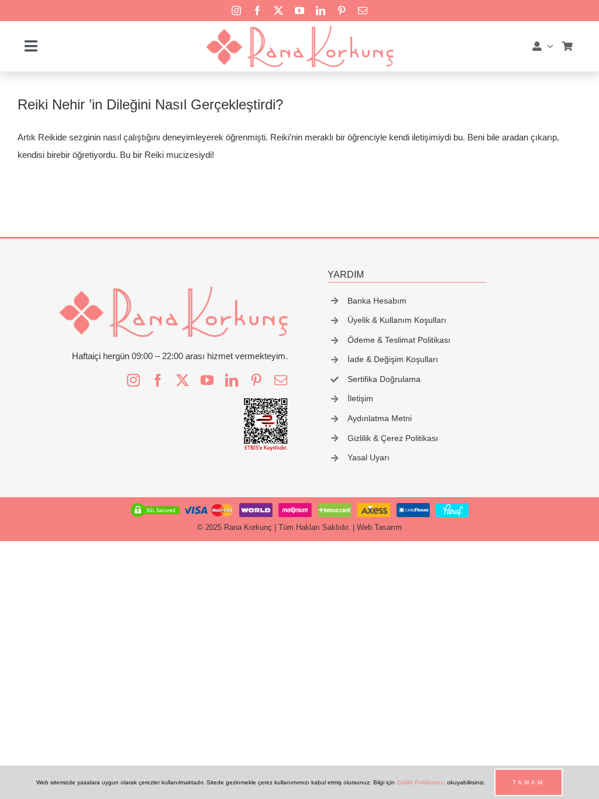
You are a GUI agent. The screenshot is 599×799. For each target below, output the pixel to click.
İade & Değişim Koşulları (392, 359)
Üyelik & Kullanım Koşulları (396, 320)
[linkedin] (320, 10)
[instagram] (236, 10)
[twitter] (278, 10)
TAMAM (528, 782)
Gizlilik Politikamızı (421, 782)
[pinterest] (341, 10)
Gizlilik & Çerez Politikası (392, 438)
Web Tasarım (379, 527)
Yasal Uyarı (368, 457)
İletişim (360, 398)
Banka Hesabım (377, 300)
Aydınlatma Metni (379, 418)
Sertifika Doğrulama (384, 379)
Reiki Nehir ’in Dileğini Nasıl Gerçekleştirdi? (150, 104)
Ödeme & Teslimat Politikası (398, 340)
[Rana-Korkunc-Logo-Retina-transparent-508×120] (299, 28)
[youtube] (299, 10)
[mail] (362, 10)
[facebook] (257, 10)
